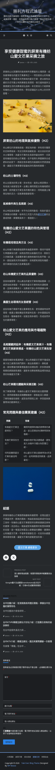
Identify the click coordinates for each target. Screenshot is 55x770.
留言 (7, 677)
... (25, 610)
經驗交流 (36, 756)
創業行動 (18, 756)
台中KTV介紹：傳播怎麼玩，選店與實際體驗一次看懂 (27, 641)
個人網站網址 (10, 721)
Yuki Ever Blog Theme (30, 763)
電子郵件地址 (10, 713)
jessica (22, 62)
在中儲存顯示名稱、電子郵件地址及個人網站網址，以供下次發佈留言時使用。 (27, 732)
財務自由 (45, 756)
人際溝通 (10, 756)
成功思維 (27, 756)
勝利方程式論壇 (27, 11)
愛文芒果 (42, 214)
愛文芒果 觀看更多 (27, 547)
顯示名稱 (9, 706)
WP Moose (11, 765)
